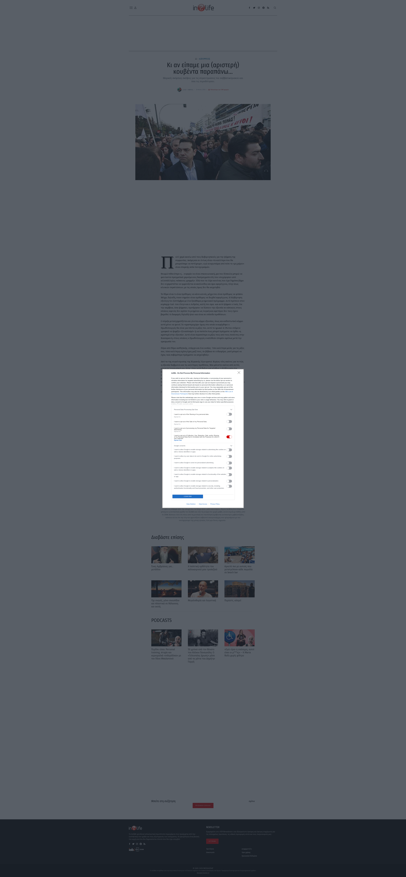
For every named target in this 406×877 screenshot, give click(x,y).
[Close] (240, 373)
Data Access (203, 504)
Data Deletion (191, 504)
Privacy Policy (215, 504)
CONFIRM (188, 496)
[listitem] (203, 409)
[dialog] (203, 438)
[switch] (229, 414)
